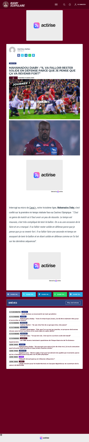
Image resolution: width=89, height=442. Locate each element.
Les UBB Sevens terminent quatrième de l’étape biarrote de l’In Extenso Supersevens (41, 341)
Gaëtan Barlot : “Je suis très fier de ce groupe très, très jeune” (43, 325)
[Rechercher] (64, 4)
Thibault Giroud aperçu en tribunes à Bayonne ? (37, 359)
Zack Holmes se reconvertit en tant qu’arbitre (38, 314)
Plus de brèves (73, 303)
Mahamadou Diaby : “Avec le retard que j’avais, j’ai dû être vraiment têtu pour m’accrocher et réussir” (44, 319)
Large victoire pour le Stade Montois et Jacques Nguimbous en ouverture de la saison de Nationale (43, 364)
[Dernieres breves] (70, 4)
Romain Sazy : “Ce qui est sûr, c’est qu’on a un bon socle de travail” (45, 336)
